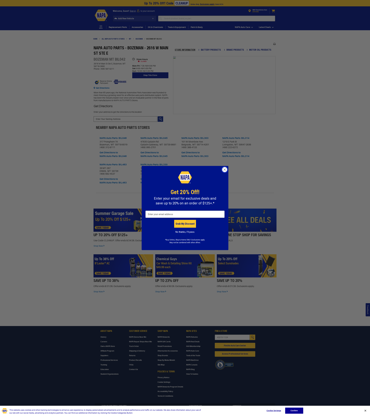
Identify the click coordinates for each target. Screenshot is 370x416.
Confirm (294, 410)
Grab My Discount (185, 223)
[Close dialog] (224, 169)
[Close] (365, 410)
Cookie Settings (274, 410)
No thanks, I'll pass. (185, 232)
